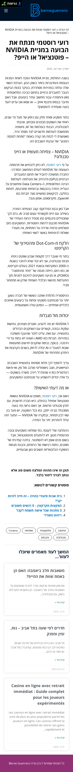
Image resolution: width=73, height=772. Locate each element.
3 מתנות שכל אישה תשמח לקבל (39, 510)
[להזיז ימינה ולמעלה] (5, 3)
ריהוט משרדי (53, 515)
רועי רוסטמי (53, 165)
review (29, 530)
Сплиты (13, 530)
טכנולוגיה (61, 537)
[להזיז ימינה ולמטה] (5, 5)
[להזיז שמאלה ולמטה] (3, 5)
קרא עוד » (59, 602)
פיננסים (45, 537)
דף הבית (64, 30)
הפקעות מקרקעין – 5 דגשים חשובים (36, 505)
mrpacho (45, 530)
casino (62, 530)
